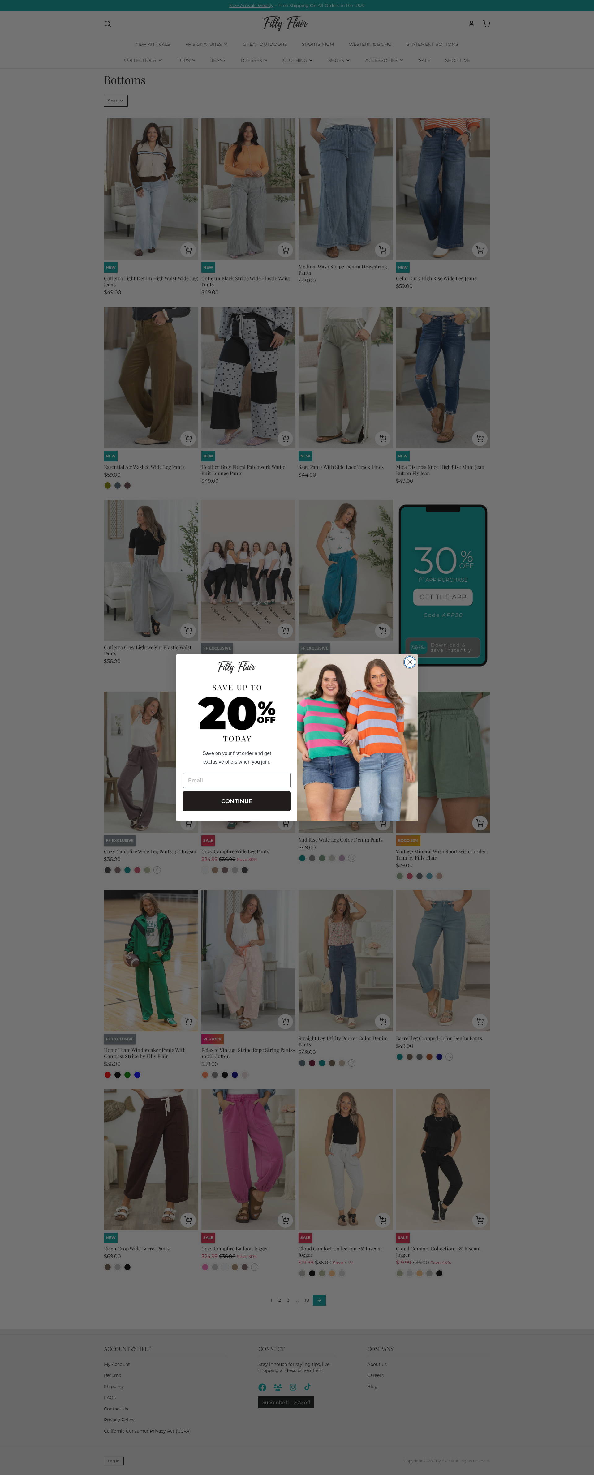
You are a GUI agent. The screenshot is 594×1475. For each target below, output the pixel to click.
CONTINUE (236, 801)
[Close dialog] (409, 662)
